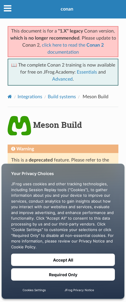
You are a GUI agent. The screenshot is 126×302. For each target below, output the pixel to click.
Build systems (62, 96)
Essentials (87, 72)
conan (67, 9)
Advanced (62, 79)
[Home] (10, 96)
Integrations (30, 96)
